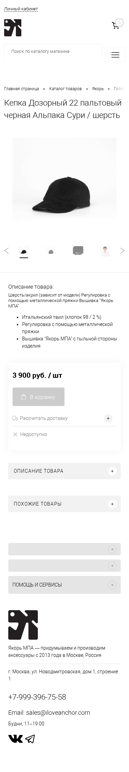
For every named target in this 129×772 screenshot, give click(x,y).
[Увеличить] (64, 190)
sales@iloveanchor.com (58, 712)
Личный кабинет (21, 8)
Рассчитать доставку (44, 418)
